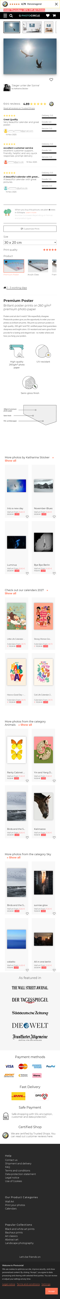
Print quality (10, 249)
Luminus (12, 564)
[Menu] (5, 15)
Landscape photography (19, 1243)
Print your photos (15, 1205)
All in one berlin (42, 961)
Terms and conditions (17, 1170)
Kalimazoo (40, 829)
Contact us (11, 1160)
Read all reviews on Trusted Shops (19, 108)
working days (16, 287)
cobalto (11, 961)
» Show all (25, 724)
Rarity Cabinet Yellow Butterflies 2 (16, 772)
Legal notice (12, 1177)
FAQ (7, 1167)
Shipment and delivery (18, 1163)
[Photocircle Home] (29, 15)
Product (8, 256)
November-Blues (43, 508)
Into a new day (15, 508)
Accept (51, 1291)
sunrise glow (41, 905)
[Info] (6, 261)
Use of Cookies (13, 1181)
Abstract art (11, 1239)
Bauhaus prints (14, 1232)
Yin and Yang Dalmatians (43, 772)
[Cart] (54, 15)
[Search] (11, 15)
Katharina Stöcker (21, 88)
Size (5, 236)
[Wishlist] (47, 15)
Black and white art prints (20, 1229)
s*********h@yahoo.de (18, 188)
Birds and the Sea (16, 829)
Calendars (11, 1208)
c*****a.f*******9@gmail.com (20, 131)
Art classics (11, 1236)
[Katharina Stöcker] (6, 87)
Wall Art (9, 1201)
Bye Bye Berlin (42, 564)
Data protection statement (20, 1174)
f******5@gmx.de (16, 162)
